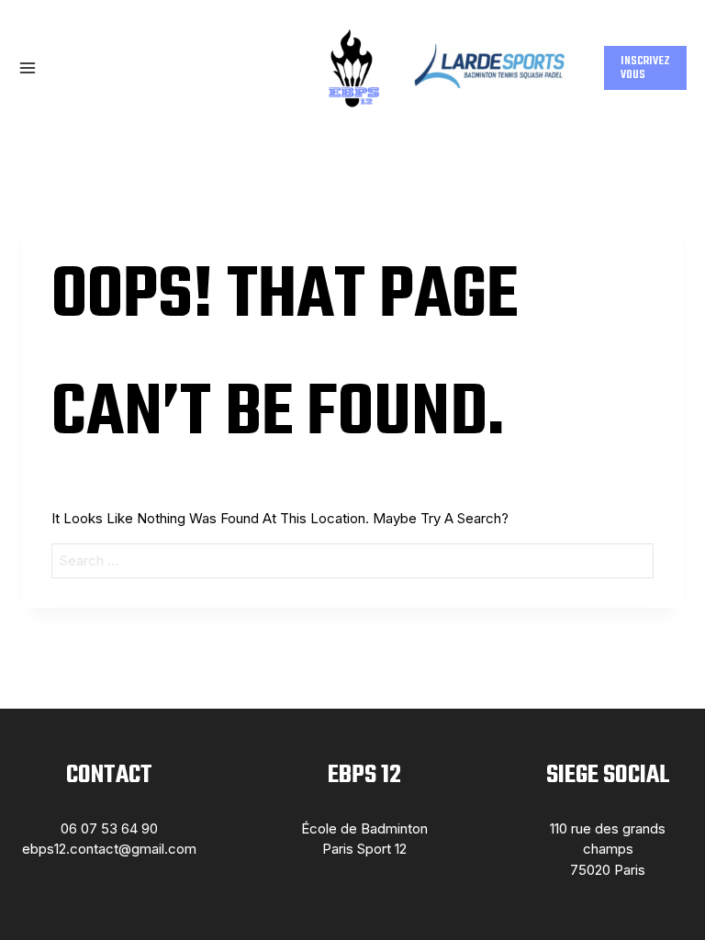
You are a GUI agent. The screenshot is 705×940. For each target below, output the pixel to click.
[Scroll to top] (661, 887)
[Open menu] (27, 68)
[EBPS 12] (352, 68)
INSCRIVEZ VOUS (645, 67)
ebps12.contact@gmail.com (109, 848)
